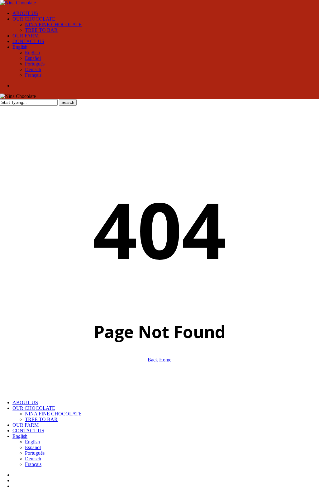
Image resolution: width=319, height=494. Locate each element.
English (19, 436)
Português (35, 453)
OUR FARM (25, 425)
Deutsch (33, 458)
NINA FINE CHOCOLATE (53, 413)
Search (67, 102)
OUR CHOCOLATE (33, 408)
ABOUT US (25, 402)
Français (33, 464)
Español (33, 447)
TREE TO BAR (41, 419)
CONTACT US (28, 430)
